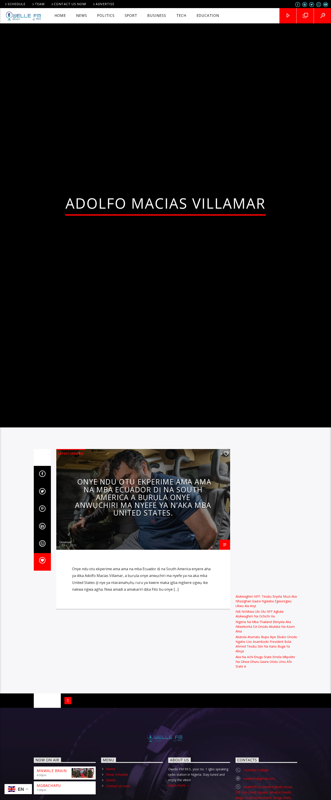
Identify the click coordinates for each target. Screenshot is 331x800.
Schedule (16, 4)
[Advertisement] (266, 552)
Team (40, 4)
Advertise (105, 4)
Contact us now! (70, 4)
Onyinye (65, 578)
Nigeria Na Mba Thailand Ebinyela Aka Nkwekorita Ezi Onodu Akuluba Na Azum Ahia (265, 663)
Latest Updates (71, 490)
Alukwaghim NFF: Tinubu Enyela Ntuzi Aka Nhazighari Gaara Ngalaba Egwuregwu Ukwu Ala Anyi (266, 637)
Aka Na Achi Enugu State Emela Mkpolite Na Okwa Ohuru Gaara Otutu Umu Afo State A (265, 697)
